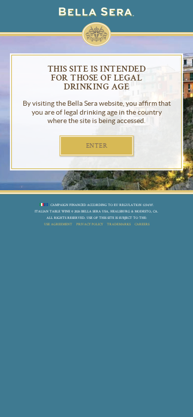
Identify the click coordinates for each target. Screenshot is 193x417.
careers (142, 224)
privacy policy (89, 224)
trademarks (119, 224)
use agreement (58, 224)
